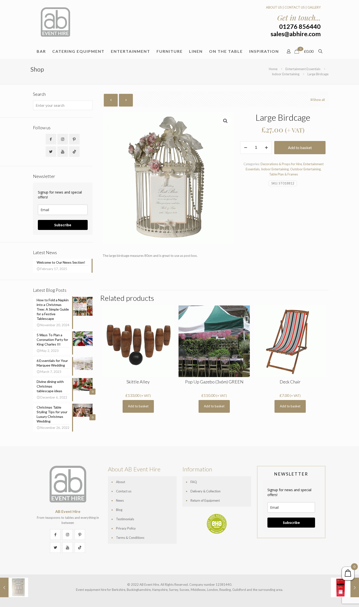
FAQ (193, 482)
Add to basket (300, 147)
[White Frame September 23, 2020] (14, 587)
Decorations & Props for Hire (281, 164)
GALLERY (314, 7)
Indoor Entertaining (285, 74)
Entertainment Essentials (302, 69)
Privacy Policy (126, 528)
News (120, 500)
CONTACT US (295, 7)
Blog (119, 510)
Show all (319, 100)
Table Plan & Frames (283, 174)
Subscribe (62, 225)
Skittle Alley (138, 381)
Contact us (123, 491)
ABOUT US (274, 7)
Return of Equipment (205, 500)
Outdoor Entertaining (305, 169)
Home (273, 69)
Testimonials (125, 519)
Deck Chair (290, 381)
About (120, 482)
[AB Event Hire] (55, 22)
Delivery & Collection (205, 491)
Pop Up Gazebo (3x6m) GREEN (214, 381)
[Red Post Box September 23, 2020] (345, 587)
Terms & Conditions (130, 538)
